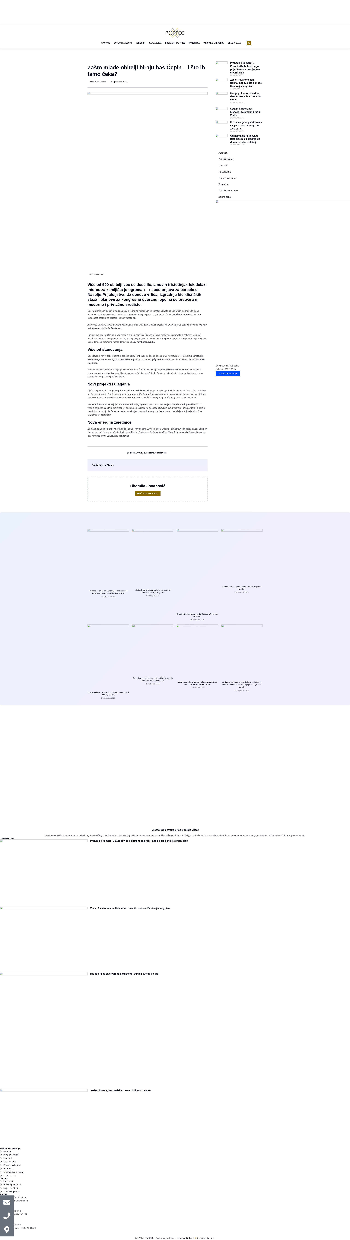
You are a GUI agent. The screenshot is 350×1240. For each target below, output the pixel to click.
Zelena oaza (234, 43)
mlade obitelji (149, 453)
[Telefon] (7, 1216)
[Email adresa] (7, 1202)
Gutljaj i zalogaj (123, 43)
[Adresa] (7, 1229)
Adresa (17, 1224)
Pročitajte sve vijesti (147, 493)
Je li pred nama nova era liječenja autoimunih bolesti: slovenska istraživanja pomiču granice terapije (242, 684)
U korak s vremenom (213, 43)
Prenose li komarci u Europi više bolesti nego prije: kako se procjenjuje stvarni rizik (139, 841)
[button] (249, 43)
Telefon (17, 1211)
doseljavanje (136, 453)
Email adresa (20, 1197)
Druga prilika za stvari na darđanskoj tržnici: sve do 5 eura (245, 96)
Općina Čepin (162, 453)
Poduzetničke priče (175, 43)
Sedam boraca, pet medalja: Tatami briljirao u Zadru (245, 112)
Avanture (105, 43)
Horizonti (140, 43)
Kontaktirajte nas (228, 373)
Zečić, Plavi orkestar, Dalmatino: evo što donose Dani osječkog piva (246, 83)
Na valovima (155, 43)
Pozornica (194, 43)
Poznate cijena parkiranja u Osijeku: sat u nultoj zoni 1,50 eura (246, 125)
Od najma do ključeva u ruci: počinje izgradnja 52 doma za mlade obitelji (245, 139)
